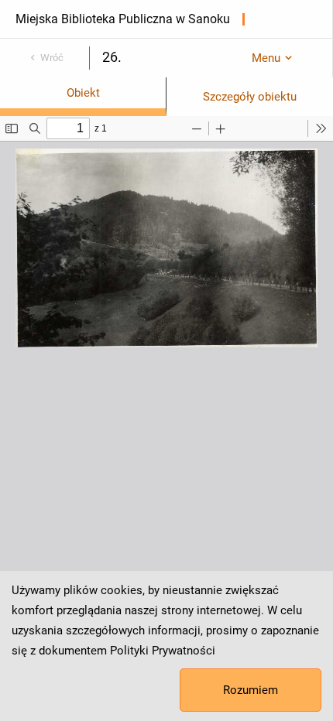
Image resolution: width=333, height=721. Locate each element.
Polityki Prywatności (162, 651)
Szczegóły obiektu (250, 97)
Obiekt (83, 93)
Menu (266, 58)
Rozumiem (250, 690)
